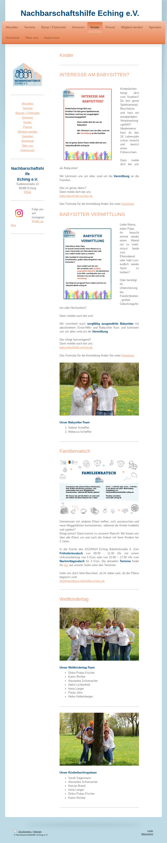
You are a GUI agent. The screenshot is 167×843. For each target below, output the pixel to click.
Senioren (27, 117)
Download (128, 203)
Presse (27, 127)
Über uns (27, 145)
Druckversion (25, 831)
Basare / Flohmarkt (27, 113)
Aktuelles (27, 103)
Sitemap (37, 831)
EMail (27, 192)
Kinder (27, 122)
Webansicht (147, 834)
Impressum (27, 150)
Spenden (27, 136)
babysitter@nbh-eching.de (76, 196)
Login (150, 830)
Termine (28, 108)
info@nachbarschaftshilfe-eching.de (82, 581)
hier (66, 565)
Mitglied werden (27, 131)
